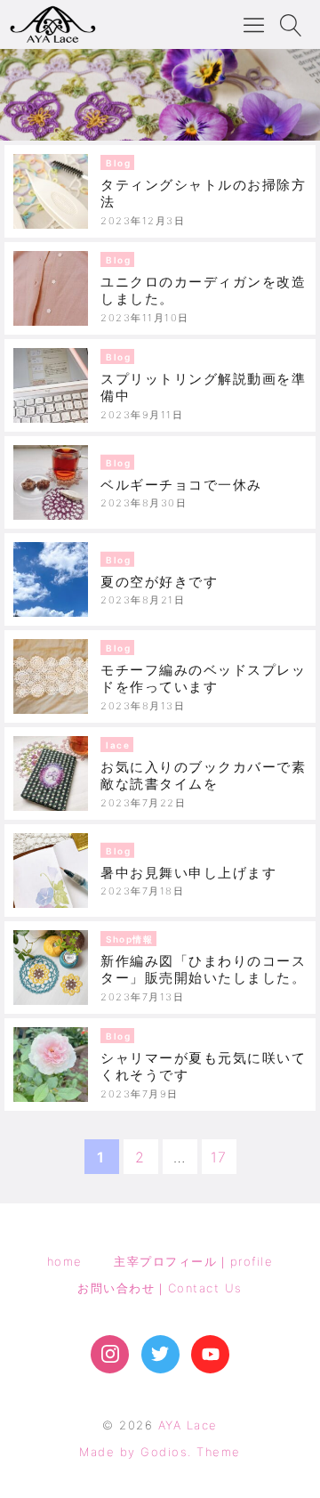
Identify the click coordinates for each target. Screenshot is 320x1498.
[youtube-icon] (210, 1354)
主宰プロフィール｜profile (193, 1261)
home (65, 1261)
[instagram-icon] (110, 1354)
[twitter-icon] (160, 1354)
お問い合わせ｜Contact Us (160, 1288)
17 (219, 1157)
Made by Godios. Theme (160, 1452)
